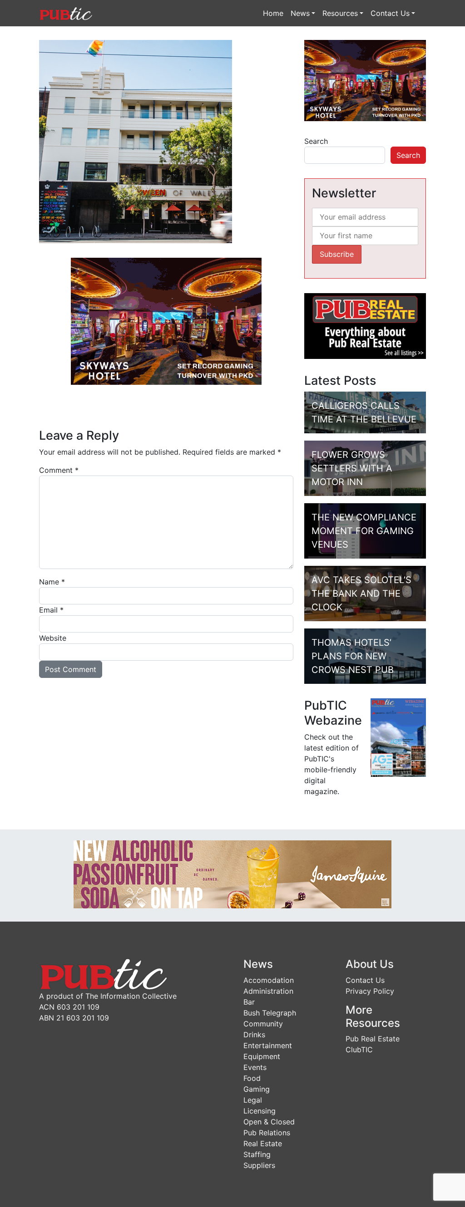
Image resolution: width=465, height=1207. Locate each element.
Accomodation (268, 980)
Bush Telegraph (269, 1012)
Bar (249, 1001)
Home (273, 13)
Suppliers (259, 1165)
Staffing (257, 1154)
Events (255, 1067)
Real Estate (262, 1143)
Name (52, 581)
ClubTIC (359, 1049)
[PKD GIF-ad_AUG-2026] (166, 320)
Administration (268, 991)
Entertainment (267, 1045)
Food (252, 1078)
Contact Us (390, 13)
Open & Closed (269, 1121)
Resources (340, 13)
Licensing (259, 1110)
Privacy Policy (370, 991)
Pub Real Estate (373, 1038)
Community (263, 1023)
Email (51, 609)
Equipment (261, 1056)
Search (316, 141)
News (300, 13)
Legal (252, 1099)
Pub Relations (266, 1132)
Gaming (256, 1089)
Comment (59, 470)
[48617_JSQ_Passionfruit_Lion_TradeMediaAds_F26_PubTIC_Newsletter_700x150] (232, 873)
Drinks (254, 1034)
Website (52, 638)
